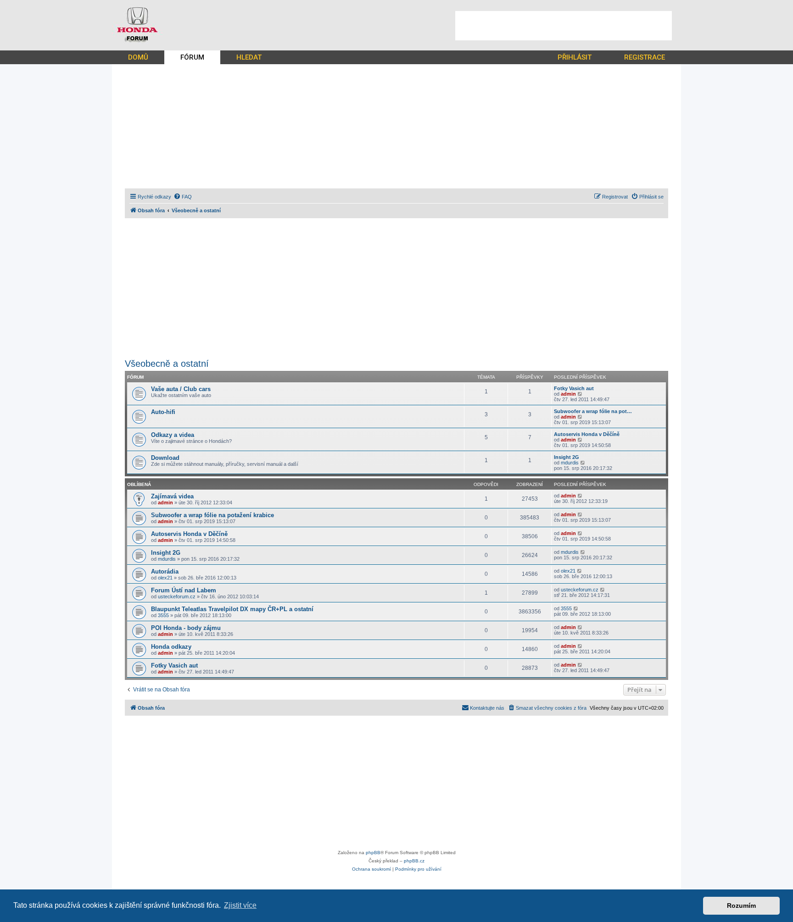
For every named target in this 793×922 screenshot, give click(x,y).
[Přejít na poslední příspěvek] (580, 495)
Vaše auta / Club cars (181, 389)
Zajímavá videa (172, 496)
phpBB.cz (414, 860)
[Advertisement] (563, 25)
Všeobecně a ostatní (167, 364)
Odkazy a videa (172, 434)
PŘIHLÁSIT (575, 57)
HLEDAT (249, 57)
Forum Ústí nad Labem (183, 590)
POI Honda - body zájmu (186, 627)
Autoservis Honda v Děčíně (587, 434)
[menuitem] (182, 196)
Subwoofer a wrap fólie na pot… (593, 411)
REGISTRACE (644, 57)
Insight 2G (566, 457)
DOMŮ (138, 57)
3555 (163, 615)
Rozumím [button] (741, 905)
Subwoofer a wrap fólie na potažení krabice (212, 515)
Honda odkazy (171, 646)
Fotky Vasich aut (574, 388)
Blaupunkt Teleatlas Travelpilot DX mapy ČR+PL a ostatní (232, 609)
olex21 (165, 577)
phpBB (373, 852)
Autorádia (165, 571)
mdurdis (570, 462)
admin (568, 394)
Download (165, 457)
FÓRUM (192, 57)
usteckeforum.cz (176, 596)
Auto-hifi (163, 412)
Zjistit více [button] (240, 905)
